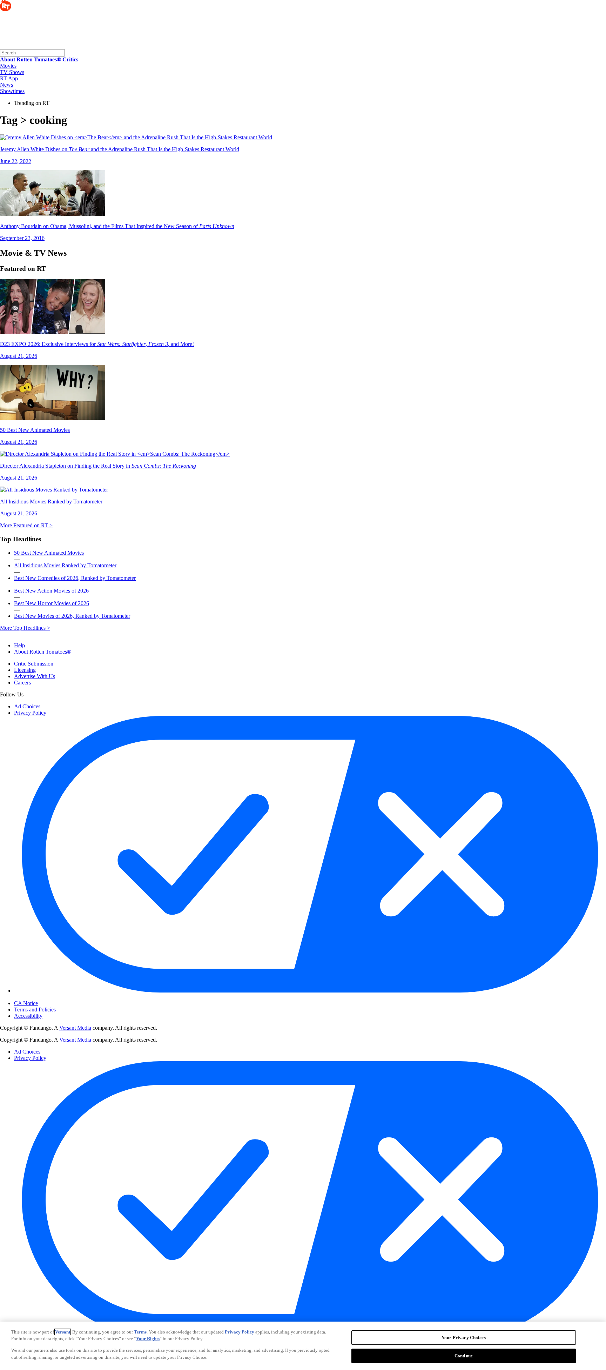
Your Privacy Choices (43, 997)
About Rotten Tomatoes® (42, 652)
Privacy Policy (30, 713)
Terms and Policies (35, 1010)
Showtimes (12, 91)
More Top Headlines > (25, 628)
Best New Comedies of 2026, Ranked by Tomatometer (75, 578)
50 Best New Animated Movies (49, 553)
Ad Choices (27, 706)
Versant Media (75, 1028)
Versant (62, 1332)
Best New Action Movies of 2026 (51, 591)
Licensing (25, 670)
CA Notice (26, 1003)
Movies (8, 66)
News (6, 85)
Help (19, 645)
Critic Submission (33, 664)
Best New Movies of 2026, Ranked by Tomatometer (72, 616)
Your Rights (148, 1338)
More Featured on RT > (26, 525)
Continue (463, 1355)
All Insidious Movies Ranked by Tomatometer (65, 565)
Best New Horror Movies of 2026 (51, 603)
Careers (22, 683)
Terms (140, 1332)
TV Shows (12, 72)
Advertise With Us (34, 676)
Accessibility (28, 1016)
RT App (9, 78)
